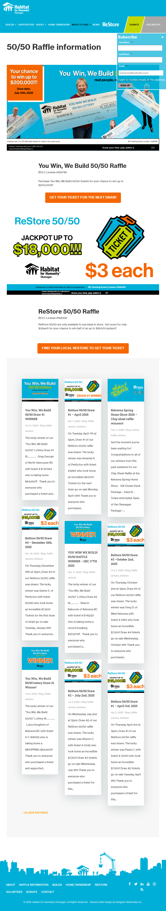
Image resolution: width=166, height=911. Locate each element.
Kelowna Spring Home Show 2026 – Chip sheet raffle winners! (124, 416)
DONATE (134, 24)
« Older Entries (35, 812)
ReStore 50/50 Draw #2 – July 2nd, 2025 (81, 693)
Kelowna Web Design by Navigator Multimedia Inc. (116, 902)
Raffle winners (118, 435)
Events (135, 429)
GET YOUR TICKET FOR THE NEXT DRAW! (83, 197)
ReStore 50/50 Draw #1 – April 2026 (81, 412)
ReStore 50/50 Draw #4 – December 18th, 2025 (38, 542)
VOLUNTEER (153, 24)
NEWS (96, 24)
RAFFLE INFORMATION (33, 884)
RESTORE (110, 24)
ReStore (38, 558)
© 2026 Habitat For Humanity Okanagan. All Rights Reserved (55, 902)
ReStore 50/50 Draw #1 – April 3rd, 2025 (124, 704)
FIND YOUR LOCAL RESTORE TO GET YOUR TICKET (83, 348)
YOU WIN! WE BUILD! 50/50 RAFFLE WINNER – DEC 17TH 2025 (83, 558)
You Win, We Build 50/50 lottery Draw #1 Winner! (39, 683)
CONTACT (47, 891)
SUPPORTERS (26, 24)
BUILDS (10, 24)
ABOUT (40, 24)
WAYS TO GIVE (80, 24)
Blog (42, 425)
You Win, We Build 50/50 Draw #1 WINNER (38, 414)
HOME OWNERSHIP (59, 24)
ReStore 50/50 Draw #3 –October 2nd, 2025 (124, 559)
